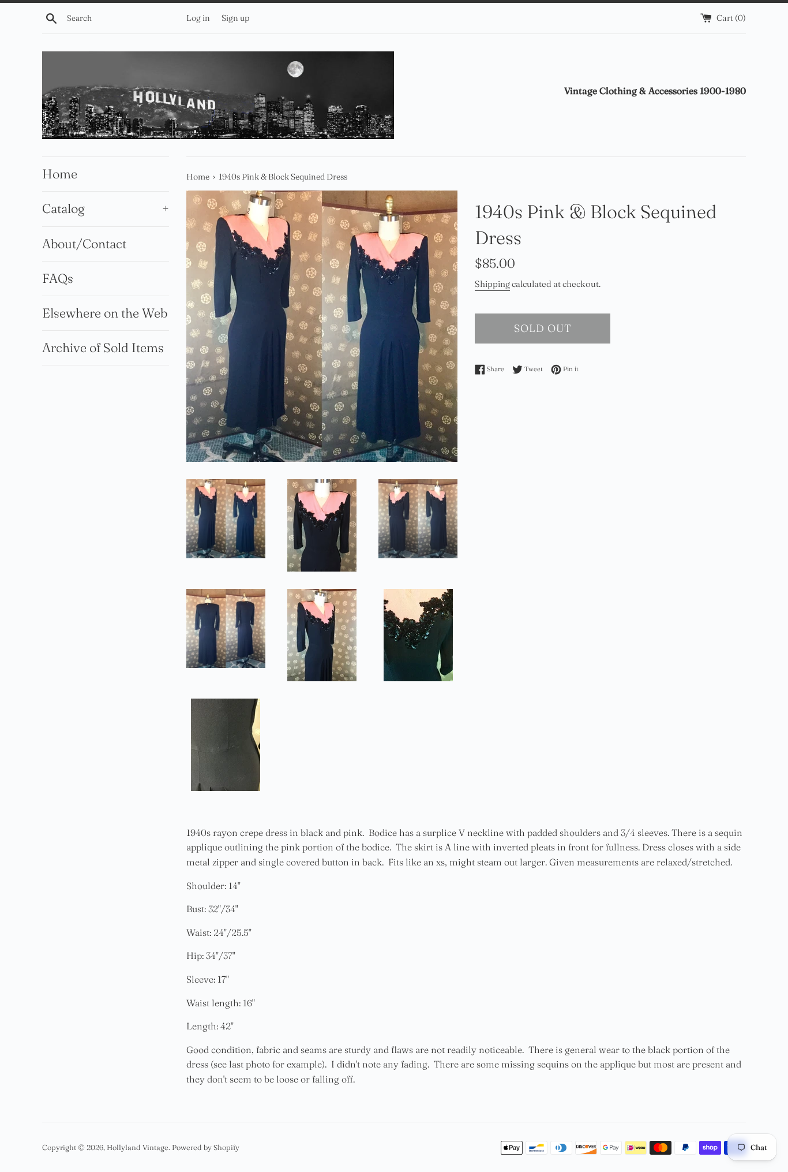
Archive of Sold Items (103, 347)
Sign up (235, 18)
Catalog (105, 208)
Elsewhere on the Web (104, 313)
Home (59, 174)
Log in (198, 18)
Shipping (492, 283)
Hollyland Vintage (137, 1147)
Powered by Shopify (205, 1147)
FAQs (57, 278)
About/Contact (84, 244)
